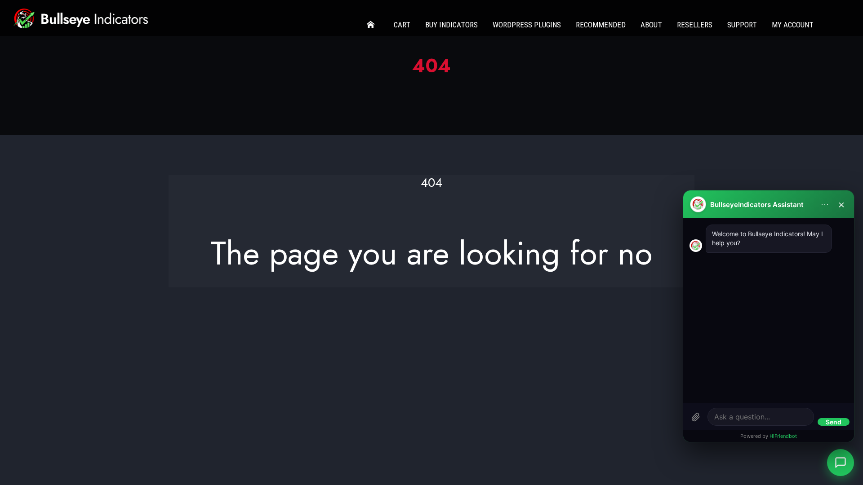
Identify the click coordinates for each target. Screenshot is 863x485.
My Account (793, 24)
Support (742, 24)
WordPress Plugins (527, 24)
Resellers (694, 24)
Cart (402, 24)
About (651, 24)
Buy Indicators (451, 24)
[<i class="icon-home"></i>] (373, 25)
